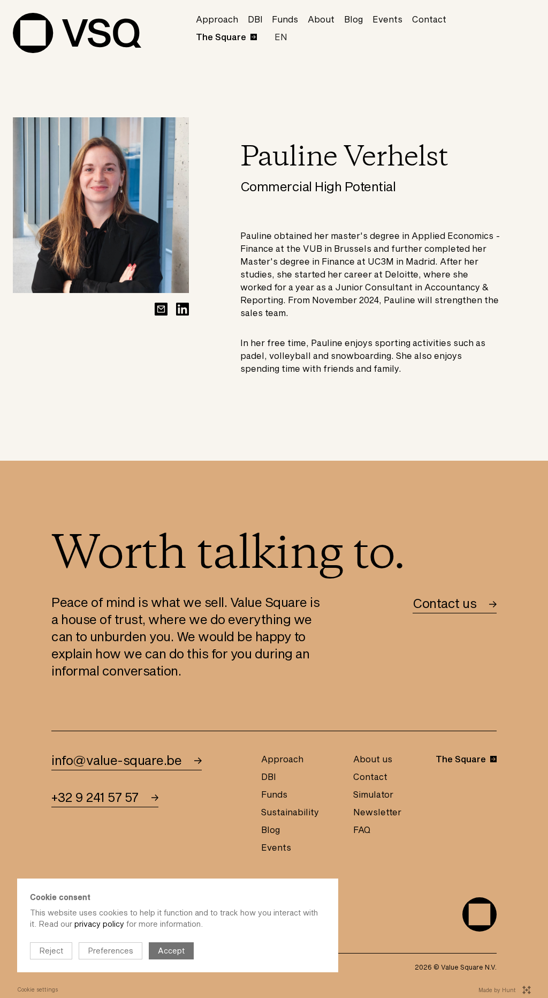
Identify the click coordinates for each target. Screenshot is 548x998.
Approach (217, 19)
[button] (281, 37)
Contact (429, 19)
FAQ (361, 829)
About (321, 19)
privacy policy (99, 923)
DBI (255, 19)
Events (387, 19)
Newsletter (377, 812)
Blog (353, 19)
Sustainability (290, 812)
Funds (285, 19)
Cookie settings (37, 989)
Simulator (373, 794)
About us (372, 759)
